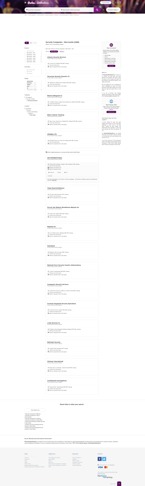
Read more (54, 180)
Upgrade (74, 459)
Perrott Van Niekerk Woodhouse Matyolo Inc (63, 207)
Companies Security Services (57, 284)
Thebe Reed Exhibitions (55, 188)
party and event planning (78, 441)
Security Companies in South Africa (33, 420)
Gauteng (29, 110)
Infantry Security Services (56, 57)
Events (50, 460)
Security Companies (32, 100)
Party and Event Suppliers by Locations (57, 465)
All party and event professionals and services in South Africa (34, 428)
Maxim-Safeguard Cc (54, 96)
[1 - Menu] (26, 3)
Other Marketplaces (76, 465)
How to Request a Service (54, 457)
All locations (28, 108)
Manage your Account (77, 462)
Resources (51, 462)
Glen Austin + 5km (31, 52)
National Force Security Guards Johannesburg (64, 265)
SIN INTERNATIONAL (54, 158)
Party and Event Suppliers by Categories (57, 463)
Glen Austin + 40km (31, 60)
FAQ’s (26, 460)
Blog (50, 466)
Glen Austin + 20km (31, 56)
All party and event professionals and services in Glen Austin (34, 425)
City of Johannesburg (32, 111)
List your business (105, 2)
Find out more (111, 112)
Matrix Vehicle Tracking (55, 115)
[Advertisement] (72, 27)
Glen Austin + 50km (31, 61)
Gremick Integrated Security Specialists (61, 303)
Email (59, 172)
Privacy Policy (28, 463)
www (66, 172)
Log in (115, 2)
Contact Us (27, 459)
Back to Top (113, 483)
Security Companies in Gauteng (33, 418)
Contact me (51, 172)
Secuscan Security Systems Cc (58, 76)
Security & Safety (31, 99)
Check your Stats (76, 463)
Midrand (31, 113)
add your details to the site (111, 96)
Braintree (112, 465)
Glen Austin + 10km (31, 54)
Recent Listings (75, 460)
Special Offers (52, 459)
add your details (83, 443)
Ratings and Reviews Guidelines (32, 465)
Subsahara (51, 246)
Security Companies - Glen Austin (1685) (62, 42)
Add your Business (76, 457)
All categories (29, 97)
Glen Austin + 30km (31, 58)
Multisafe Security (53, 342)
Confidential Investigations (57, 381)
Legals (26, 462)
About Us (27, 457)
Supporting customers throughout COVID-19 (34, 466)
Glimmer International (55, 361)
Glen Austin (33, 115)
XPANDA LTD (52, 134)
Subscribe (111, 66)
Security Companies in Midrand (32, 414)
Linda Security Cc (53, 323)
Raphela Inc (51, 226)
